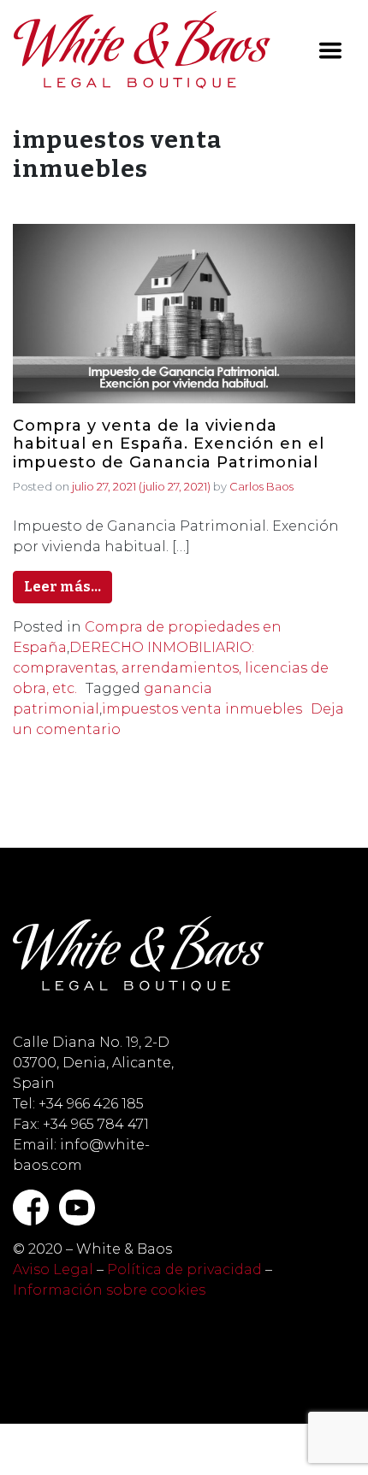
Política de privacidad (184, 1269)
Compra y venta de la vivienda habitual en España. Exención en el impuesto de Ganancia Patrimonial (168, 444)
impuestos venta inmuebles (202, 709)
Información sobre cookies (109, 1290)
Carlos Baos (261, 486)
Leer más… (62, 587)
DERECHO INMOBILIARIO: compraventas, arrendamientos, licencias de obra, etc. (171, 667)
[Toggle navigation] (330, 50)
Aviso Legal (53, 1269)
